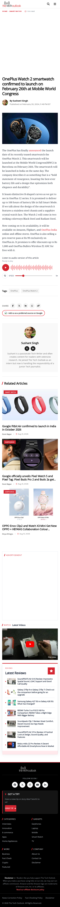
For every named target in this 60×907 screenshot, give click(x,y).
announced (35, 150)
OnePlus (14, 290)
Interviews (6, 824)
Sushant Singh (30, 343)
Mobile (35, 832)
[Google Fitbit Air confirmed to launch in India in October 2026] (30, 404)
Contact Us (36, 858)
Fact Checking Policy (34, 897)
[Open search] (48, 4)
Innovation (7, 828)
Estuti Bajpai (7, 434)
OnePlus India (49, 229)
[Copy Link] (38, 305)
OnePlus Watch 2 (30, 290)
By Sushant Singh (19, 100)
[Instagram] (30, 785)
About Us (36, 854)
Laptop (35, 828)
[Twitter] (22, 785)
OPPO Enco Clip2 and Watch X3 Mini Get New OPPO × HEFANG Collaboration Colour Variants (29, 527)
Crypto (5, 862)
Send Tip (9, 808)
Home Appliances (9, 841)
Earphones (9, 442)
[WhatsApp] (32, 305)
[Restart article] (5, 276)
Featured (6, 867)
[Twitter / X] (19, 305)
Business (6, 854)
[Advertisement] (30, 44)
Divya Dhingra (7, 534)
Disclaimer (36, 862)
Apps (4, 837)
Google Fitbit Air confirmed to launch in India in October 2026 (29, 428)
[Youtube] (37, 785)
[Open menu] (55, 4)
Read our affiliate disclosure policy (30, 889)
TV (33, 841)
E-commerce (7, 832)
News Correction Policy (12, 897)
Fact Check (7, 858)
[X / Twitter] (27, 348)
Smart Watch (15, 11)
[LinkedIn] (25, 305)
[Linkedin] (45, 785)
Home (4, 11)
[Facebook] (12, 305)
